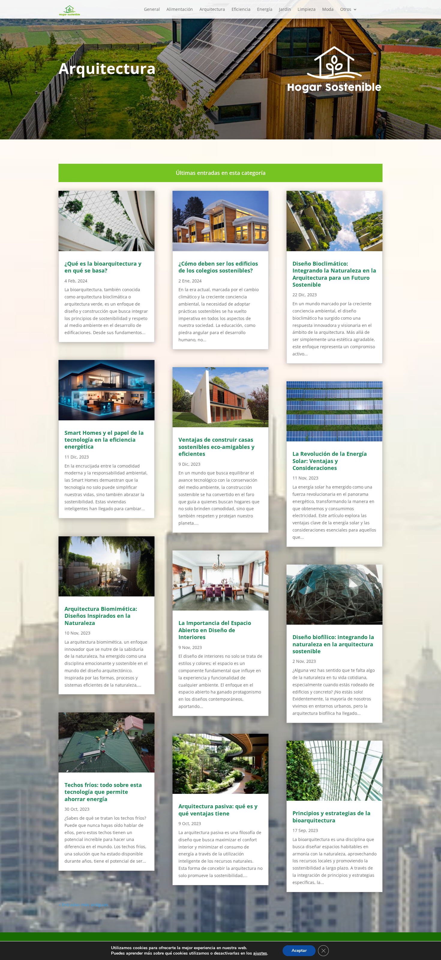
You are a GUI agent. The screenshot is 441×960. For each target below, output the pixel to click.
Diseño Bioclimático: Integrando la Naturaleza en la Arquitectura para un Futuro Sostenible (334, 274)
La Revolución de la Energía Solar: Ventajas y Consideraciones (329, 460)
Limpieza (307, 9)
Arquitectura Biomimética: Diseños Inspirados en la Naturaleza (100, 615)
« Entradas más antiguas (83, 904)
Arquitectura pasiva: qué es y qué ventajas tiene (217, 810)
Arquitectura (212, 9)
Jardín (285, 9)
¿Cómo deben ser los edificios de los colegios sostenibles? (218, 267)
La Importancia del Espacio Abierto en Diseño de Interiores (214, 630)
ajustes (260, 953)
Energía (264, 9)
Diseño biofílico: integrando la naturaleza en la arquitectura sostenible (333, 644)
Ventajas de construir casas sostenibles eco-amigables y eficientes (216, 446)
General (152, 9)
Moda (328, 9)
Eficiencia (241, 9)
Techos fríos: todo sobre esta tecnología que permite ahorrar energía (103, 792)
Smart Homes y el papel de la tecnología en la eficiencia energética (104, 439)
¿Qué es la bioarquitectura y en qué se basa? (102, 267)
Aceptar (299, 950)
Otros (345, 9)
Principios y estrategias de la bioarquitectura (331, 816)
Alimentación (179, 9)
